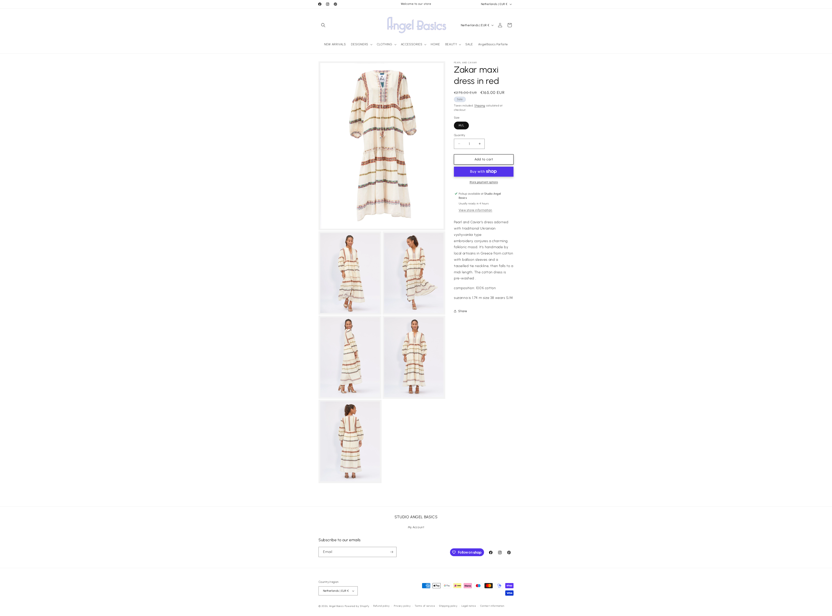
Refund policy (381, 606)
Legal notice (469, 606)
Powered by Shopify (357, 606)
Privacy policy (402, 606)
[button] (323, 25)
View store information (475, 210)
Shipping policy (448, 606)
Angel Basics (336, 606)
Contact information (492, 606)
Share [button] (462, 311)
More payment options (484, 181)
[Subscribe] (391, 552)
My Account (416, 527)
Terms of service (425, 606)
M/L (461, 125)
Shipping (479, 105)
